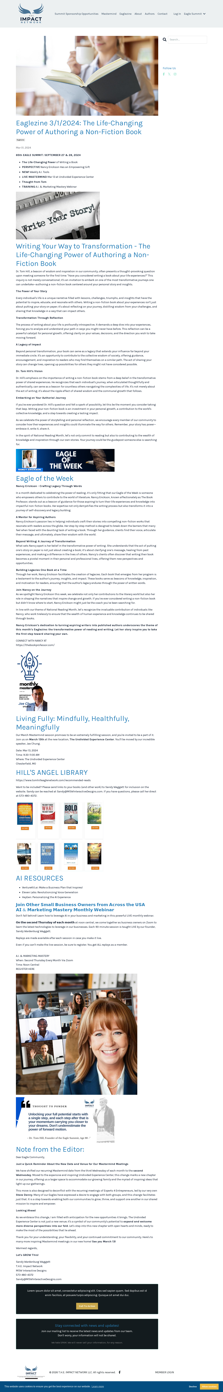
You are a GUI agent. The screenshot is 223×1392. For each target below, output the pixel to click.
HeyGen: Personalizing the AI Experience (46, 897)
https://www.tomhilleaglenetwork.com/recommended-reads (53, 780)
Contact (162, 13)
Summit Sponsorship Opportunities (76, 13)
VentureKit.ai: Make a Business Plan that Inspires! (52, 887)
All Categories (171, 55)
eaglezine (20, 140)
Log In (177, 13)
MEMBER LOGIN (164, 1372)
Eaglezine (126, 13)
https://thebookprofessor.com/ (35, 645)
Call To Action (87, 1306)
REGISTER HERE (25, 969)
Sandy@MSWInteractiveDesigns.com (80, 791)
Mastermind (109, 13)
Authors (150, 13)
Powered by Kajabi (198, 1384)
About (138, 13)
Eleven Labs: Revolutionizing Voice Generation (50, 892)
